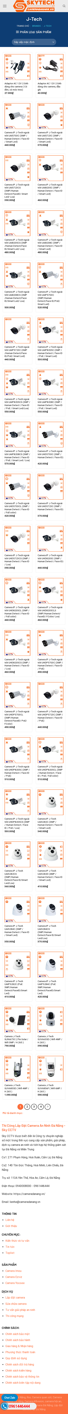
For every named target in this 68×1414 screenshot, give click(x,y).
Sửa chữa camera (16, 1303)
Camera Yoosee (15, 1283)
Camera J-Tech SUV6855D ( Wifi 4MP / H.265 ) (17, 1088)
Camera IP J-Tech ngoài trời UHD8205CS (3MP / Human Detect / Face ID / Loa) (17, 664)
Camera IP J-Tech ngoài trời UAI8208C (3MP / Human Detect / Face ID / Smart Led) (50, 244)
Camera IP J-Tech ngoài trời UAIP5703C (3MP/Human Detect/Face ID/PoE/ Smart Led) (50, 297)
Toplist (9, 1253)
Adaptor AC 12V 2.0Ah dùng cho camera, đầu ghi (49, 86)
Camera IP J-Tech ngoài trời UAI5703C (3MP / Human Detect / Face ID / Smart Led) (17, 137)
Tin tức (9, 1246)
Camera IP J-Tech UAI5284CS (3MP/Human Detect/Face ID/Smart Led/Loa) (49, 932)
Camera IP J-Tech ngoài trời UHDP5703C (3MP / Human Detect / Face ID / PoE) (50, 664)
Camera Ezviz (13, 1277)
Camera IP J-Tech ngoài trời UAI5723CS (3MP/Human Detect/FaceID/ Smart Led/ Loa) (17, 190)
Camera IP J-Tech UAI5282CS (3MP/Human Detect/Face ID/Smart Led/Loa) (16, 876)
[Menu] (5, 6)
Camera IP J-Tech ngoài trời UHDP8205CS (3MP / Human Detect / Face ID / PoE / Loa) (17, 823)
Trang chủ (23, 26)
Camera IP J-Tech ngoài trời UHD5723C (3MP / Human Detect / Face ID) (50, 506)
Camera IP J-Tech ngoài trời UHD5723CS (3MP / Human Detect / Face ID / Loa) (17, 560)
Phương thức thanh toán (20, 1352)
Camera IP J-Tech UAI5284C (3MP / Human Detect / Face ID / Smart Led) (17, 930)
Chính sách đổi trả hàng (19, 1364)
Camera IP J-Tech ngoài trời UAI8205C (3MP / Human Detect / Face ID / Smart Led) (50, 189)
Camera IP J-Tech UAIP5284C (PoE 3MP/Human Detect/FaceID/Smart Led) (49, 987)
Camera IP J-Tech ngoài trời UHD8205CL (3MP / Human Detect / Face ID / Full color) (17, 612)
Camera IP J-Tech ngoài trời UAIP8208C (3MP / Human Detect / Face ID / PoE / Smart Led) (50, 404)
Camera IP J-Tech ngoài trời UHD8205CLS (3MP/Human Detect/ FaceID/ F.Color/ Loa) (50, 612)
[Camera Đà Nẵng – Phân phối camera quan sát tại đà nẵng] (34, 6)
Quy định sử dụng (16, 1358)
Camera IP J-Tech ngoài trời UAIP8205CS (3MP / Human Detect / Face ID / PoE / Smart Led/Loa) (17, 404)
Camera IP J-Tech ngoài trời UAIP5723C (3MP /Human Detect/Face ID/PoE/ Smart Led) (17, 351)
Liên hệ (9, 1220)
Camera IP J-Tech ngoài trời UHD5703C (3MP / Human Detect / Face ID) (50, 454)
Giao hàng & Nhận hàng (19, 1346)
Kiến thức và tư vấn (17, 1240)
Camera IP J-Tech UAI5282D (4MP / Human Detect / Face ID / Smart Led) (50, 875)
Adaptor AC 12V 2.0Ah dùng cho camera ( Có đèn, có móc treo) (16, 86)
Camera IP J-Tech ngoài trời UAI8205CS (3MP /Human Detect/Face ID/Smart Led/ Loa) (17, 244)
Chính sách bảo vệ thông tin (22, 1376)
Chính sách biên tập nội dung (22, 1382)
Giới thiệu (11, 1226)
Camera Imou (13, 1271)
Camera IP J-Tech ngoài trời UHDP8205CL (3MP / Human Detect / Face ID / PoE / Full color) (50, 771)
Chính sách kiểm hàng (18, 1370)
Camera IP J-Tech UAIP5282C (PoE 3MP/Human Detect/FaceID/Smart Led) (16, 987)
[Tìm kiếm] (64, 6)
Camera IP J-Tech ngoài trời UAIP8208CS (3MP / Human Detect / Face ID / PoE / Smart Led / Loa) (17, 456)
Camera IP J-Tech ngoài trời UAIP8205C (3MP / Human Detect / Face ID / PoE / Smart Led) (50, 351)
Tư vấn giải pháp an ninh (20, 1310)
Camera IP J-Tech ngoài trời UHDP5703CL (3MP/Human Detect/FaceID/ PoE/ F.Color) (17, 717)
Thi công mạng (14, 1316)
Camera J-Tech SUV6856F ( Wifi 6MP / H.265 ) (50, 1088)
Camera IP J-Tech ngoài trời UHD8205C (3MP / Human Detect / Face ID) (50, 558)
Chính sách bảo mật (17, 1334)
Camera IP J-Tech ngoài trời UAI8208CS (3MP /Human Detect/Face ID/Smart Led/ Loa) (17, 296)
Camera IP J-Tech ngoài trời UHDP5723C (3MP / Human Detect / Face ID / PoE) (50, 716)
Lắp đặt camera (15, 1297)
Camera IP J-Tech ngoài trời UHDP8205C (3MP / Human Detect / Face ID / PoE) (17, 771)
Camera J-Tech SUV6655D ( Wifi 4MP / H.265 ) (50, 1039)
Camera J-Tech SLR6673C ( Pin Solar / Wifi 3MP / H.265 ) (16, 1039)
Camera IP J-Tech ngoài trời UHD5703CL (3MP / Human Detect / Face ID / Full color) (17, 508)
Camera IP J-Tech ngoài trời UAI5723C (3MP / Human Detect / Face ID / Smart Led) (50, 137)
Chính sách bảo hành (17, 1340)
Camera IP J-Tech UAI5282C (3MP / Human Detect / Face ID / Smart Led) (50, 823)
